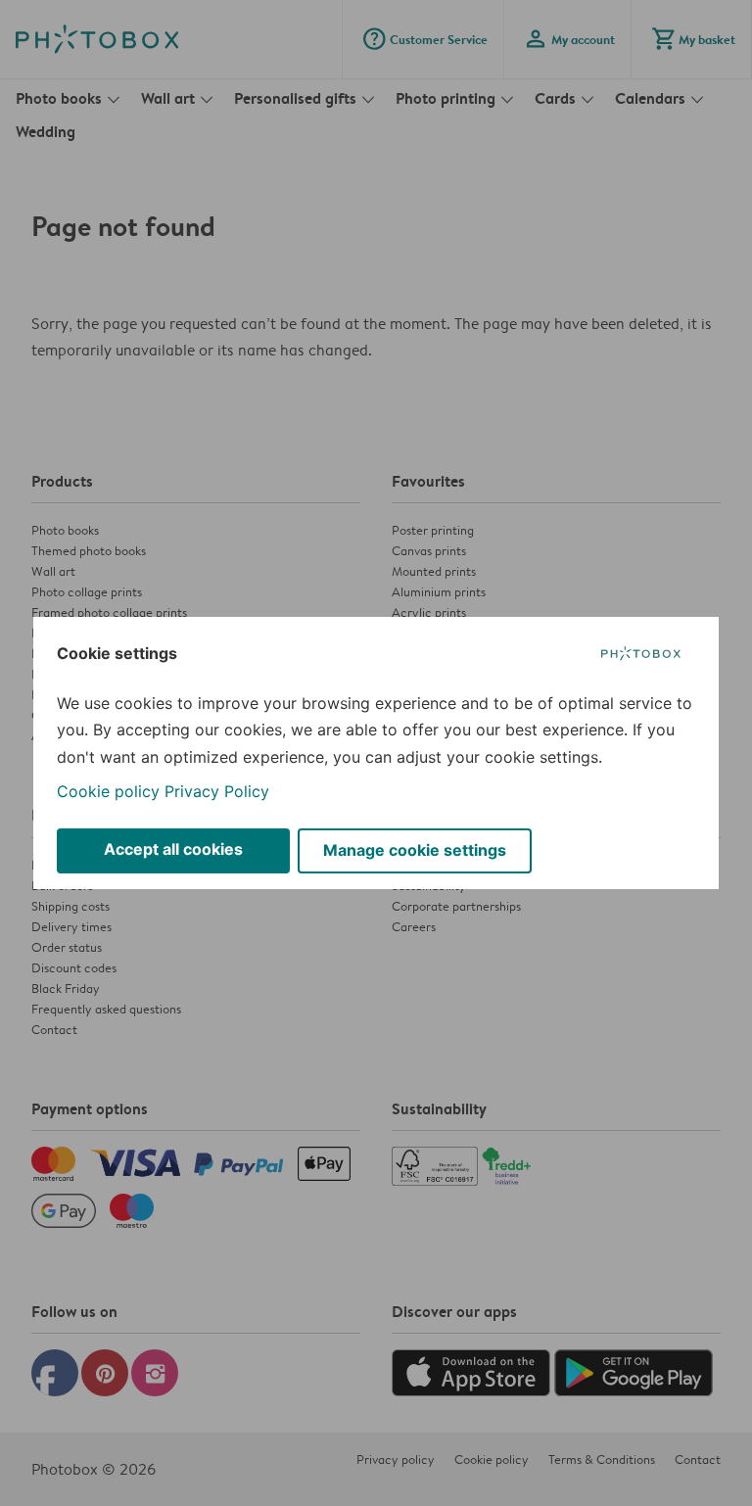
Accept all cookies (173, 849)
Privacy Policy (216, 791)
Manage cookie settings (414, 850)
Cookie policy (108, 791)
